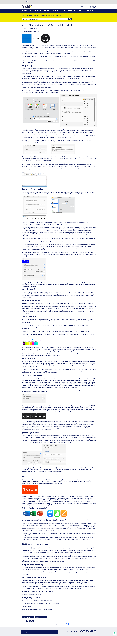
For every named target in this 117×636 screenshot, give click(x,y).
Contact (55, 11)
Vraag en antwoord (36, 11)
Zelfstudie (47, 11)
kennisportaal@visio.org (33, 600)
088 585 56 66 (48, 600)
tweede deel (29, 61)
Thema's (24, 11)
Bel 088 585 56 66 (91, 11)
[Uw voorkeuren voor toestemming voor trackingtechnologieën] (114, 633)
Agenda (62, 11)
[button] (26, 1)
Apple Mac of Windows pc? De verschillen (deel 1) (48, 25)
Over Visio (80, 11)
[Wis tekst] (67, 19)
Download (27, 617)
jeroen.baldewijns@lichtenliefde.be (31, 594)
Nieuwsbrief (71, 11)
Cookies (65, 631)
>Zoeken (70, 19)
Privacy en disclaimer (73, 631)
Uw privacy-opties (62, 623)
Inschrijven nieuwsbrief (29, 632)
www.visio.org (26, 612)
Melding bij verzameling (52, 623)
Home (24, 15)
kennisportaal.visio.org (54, 603)
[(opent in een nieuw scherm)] (84, 631)
